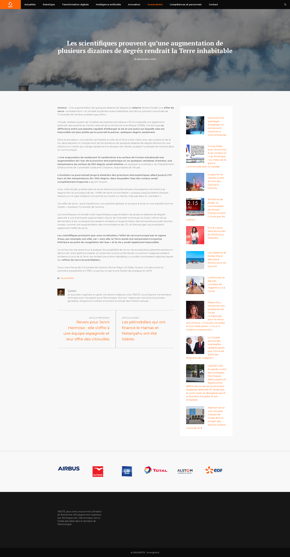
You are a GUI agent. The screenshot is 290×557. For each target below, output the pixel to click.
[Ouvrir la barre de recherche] (285, 4)
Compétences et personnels (186, 4)
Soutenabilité (155, 4)
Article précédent (99, 318)
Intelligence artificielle (108, 4)
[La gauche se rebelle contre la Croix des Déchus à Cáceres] (195, 189)
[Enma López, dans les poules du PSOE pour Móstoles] (195, 242)
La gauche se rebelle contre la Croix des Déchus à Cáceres (216, 181)
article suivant (130, 318)
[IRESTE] (10, 4)
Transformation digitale (75, 4)
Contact (213, 4)
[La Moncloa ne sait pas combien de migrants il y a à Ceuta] (195, 292)
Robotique (49, 4)
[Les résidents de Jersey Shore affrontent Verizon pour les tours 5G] (195, 267)
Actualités (30, 4)
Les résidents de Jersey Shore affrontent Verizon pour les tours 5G (217, 259)
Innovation (134, 4)
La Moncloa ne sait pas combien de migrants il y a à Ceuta (216, 284)
